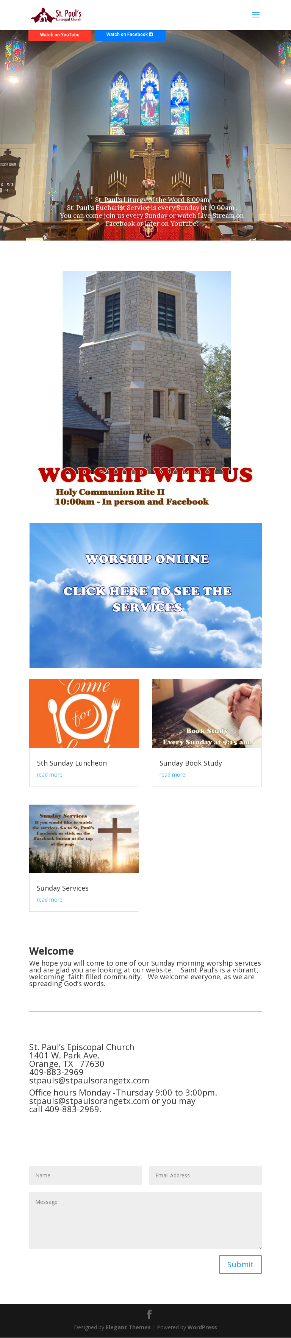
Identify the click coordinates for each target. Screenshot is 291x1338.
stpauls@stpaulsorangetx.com (89, 1080)
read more (50, 774)
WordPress (202, 1327)
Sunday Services (63, 888)
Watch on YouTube (60, 35)
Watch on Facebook (127, 34)
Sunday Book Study (191, 762)
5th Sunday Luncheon (72, 762)
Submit (240, 1264)
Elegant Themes (128, 1327)
